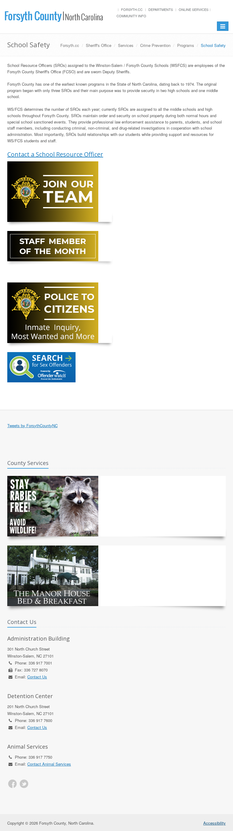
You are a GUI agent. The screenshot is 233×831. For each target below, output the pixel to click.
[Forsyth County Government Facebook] (12, 784)
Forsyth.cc (132, 9)
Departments (160, 9)
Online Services (193, 9)
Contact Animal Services (49, 764)
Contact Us (37, 677)
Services (125, 45)
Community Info (131, 15)
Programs (185, 45)
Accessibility (214, 823)
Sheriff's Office (98, 45)
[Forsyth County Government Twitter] (24, 784)
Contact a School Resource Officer (55, 154)
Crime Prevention (155, 45)
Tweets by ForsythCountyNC (32, 425)
